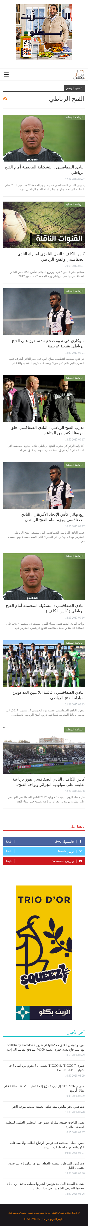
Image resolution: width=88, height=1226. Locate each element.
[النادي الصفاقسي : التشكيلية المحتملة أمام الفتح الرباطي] (44, 138)
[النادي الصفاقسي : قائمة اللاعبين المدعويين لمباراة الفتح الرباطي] (44, 663)
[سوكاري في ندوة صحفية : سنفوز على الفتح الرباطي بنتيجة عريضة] (44, 311)
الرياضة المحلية (74, 117)
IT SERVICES (32, 1219)
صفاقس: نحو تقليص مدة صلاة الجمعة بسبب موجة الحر (48, 1106)
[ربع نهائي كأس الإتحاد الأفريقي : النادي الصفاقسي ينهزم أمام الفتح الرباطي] (44, 485)
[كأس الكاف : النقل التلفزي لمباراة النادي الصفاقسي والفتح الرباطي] (44, 225)
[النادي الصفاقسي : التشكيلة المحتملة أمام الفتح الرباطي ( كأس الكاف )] (44, 576)
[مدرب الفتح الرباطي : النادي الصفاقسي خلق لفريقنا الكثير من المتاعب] (44, 398)
